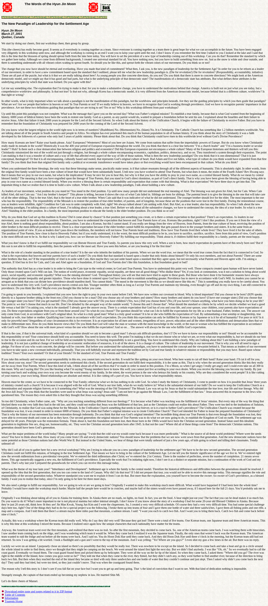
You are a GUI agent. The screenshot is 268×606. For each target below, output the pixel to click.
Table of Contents (15, 594)
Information (11, 598)
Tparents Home (14, 601)
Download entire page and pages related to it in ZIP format (38, 591)
